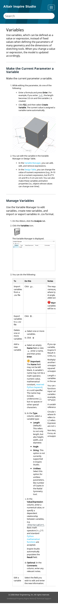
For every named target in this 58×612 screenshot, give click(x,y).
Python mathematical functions (33, 539)
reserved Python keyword (35, 386)
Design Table (30, 169)
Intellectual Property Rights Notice (21, 598)
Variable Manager (32, 162)
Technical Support (44, 598)
